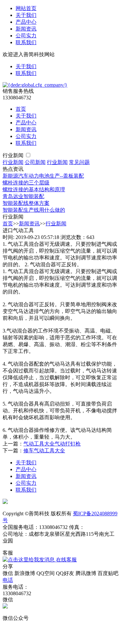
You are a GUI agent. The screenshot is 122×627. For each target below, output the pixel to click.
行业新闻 (14, 155)
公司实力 (26, 35)
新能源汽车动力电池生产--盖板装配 (43, 176)
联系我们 (26, 42)
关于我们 (26, 15)
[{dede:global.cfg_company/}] (35, 85)
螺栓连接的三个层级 (26, 182)
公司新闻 (35, 162)
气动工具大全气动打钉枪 (52, 443)
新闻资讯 (26, 28)
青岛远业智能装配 (23, 196)
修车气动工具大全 (44, 450)
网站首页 (26, 8)
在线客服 (66, 559)
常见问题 (79, 162)
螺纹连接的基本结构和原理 (34, 189)
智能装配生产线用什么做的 (34, 210)
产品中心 (26, 22)
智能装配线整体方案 (26, 203)
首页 (21, 109)
